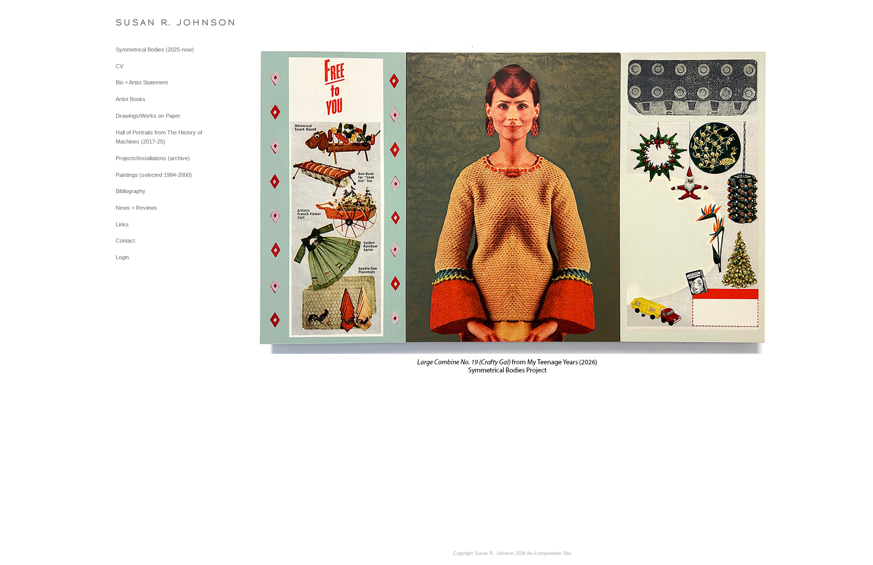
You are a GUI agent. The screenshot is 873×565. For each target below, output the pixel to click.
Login (122, 257)
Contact (125, 241)
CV (119, 66)
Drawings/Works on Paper (148, 116)
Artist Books (131, 99)
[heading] (141, 22)
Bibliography (131, 191)
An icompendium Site (549, 553)
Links (122, 224)
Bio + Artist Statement (142, 82)
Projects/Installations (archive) (153, 158)
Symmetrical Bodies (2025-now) (155, 49)
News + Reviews (136, 208)
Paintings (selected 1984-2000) (154, 175)
